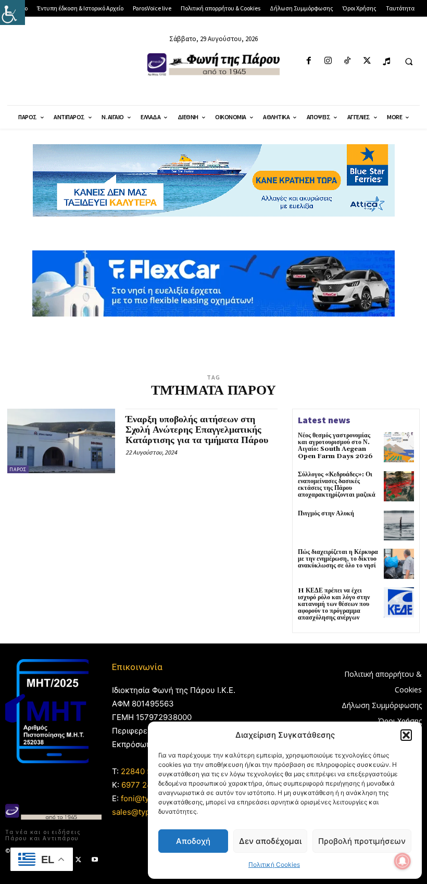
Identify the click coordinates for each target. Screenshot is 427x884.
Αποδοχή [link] (193, 841)
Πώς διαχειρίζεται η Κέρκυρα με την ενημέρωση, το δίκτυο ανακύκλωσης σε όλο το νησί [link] (338, 559)
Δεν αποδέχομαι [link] (270, 841)
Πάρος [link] (18, 469)
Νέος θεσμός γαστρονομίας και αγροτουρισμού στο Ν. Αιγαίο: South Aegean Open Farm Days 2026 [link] (335, 446)
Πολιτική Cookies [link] (274, 864)
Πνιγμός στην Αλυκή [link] (326, 513)
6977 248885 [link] (146, 785)
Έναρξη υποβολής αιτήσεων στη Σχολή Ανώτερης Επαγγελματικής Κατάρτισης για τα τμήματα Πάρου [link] (196, 429)
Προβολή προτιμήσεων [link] (362, 841)
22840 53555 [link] (146, 771)
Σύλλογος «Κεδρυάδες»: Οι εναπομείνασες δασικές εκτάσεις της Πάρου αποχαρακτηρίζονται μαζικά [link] (336, 485)
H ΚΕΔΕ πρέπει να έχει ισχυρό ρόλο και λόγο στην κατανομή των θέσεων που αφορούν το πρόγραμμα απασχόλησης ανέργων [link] (334, 604)
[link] (12, 12)
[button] (406, 735)
